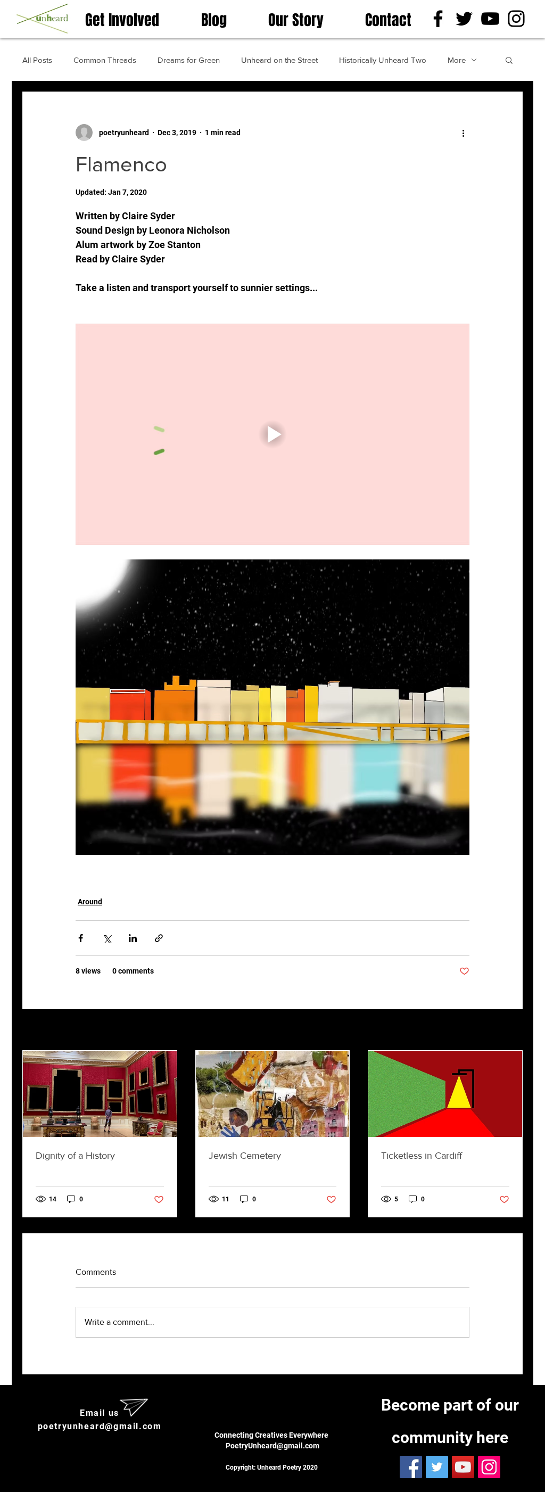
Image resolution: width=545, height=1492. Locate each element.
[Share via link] (159, 938)
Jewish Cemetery (245, 1155)
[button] (509, 59)
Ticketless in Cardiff (421, 1155)
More (457, 59)
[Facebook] (438, 18)
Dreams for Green (189, 59)
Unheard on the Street (279, 59)
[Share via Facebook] (81, 938)
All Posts (37, 59)
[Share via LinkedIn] (133, 938)
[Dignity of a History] (100, 1094)
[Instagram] (516, 18)
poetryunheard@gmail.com (100, 1426)
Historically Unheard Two (382, 59)
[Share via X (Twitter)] (107, 938)
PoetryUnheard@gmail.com (272, 1445)
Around (90, 901)
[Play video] (272, 434)
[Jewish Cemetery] (273, 1094)
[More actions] (463, 132)
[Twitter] (464, 18)
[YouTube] (490, 18)
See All (511, 1030)
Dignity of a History (75, 1155)
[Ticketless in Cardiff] (445, 1094)
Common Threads (104, 59)
